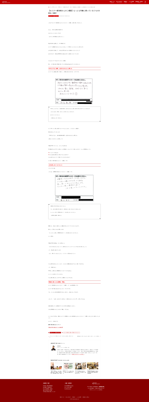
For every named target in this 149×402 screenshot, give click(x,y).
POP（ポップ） (54, 7)
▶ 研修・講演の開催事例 (47, 385)
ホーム (50, 7)
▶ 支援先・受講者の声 (47, 387)
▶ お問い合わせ (68, 388)
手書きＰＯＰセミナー (75, 332)
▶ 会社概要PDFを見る (69, 385)
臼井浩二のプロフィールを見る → (78, 354)
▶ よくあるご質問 (68, 387)
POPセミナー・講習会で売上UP (63, 7)
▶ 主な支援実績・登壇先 (47, 388)
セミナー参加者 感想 (67, 332)
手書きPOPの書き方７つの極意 (55, 327)
